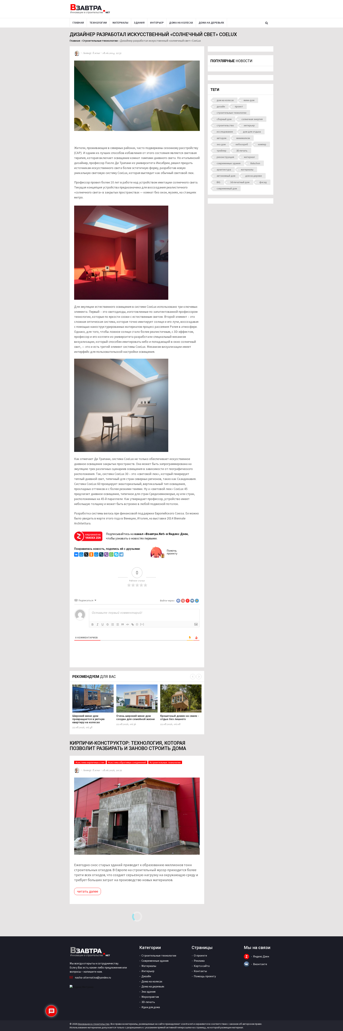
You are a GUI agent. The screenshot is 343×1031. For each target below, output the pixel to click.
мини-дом (249, 100)
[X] (86, 554)
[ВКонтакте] (76, 554)
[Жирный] (92, 624)
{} (137, 624)
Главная (78, 22)
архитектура (224, 169)
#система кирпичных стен (90, 762)
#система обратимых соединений (127, 762)
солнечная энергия (252, 119)
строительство (225, 125)
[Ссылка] (132, 624)
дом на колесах (225, 100)
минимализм (243, 138)
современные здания (228, 163)
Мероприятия (150, 996)
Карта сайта (202, 966)
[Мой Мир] (81, 554)
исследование (225, 131)
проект (239, 106)
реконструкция (225, 157)
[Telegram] (121, 554)
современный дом (227, 188)
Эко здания (148, 991)
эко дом (221, 144)
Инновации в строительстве (94, 1023)
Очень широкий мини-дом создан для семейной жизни (135, 717)
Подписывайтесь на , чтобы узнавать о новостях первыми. (147, 536)
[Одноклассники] (91, 554)
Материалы (120, 22)
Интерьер (157, 22)
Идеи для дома (150, 1007)
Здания (139, 22)
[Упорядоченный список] (112, 624)
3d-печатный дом (239, 182)
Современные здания (154, 960)
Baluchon (255, 163)
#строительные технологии (165, 762)
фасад (263, 182)
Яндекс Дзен (261, 956)
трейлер (221, 150)
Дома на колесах (181, 22)
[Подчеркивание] (102, 624)
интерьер (249, 125)
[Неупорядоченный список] (117, 624)
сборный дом (224, 119)
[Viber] (106, 554)
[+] (142, 624)
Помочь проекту (172, 552)
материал (249, 157)
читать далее (87, 891)
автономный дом (226, 175)
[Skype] (116, 554)
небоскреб (242, 144)
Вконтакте (260, 964)
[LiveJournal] (101, 554)
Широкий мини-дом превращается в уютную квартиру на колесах (88, 719)
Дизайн (146, 976)
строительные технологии (231, 112)
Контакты (200, 971)
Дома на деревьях (211, 22)
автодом (221, 138)
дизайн (221, 106)
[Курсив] (97, 624)
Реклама (199, 960)
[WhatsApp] (111, 554)
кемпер (262, 144)
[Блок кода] (127, 624)
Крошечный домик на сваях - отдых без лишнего (179, 717)
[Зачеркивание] (107, 624)
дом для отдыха (252, 131)
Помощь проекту (205, 976)
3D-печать (241, 150)
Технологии (98, 22)
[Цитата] (122, 624)
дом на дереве (253, 175)
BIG (218, 182)
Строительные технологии (100, 40)
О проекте (200, 955)
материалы (247, 169)
